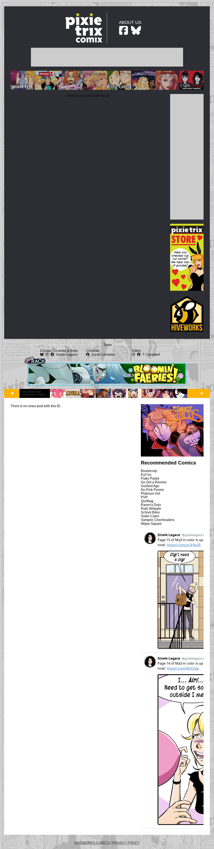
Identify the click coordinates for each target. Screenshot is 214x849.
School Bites (150, 512)
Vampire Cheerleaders (157, 520)
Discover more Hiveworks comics (34, 393)
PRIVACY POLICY (126, 843)
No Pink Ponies (152, 489)
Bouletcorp (149, 471)
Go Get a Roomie (154, 482)
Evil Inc (146, 474)
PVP (144, 497)
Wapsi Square (151, 523)
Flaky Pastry (150, 478)
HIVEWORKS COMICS (91, 843)
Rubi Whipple (151, 508)
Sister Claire (150, 516)
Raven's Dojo (151, 505)
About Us (130, 22)
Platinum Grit (150, 493)
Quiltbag (147, 501)
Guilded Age (150, 486)
